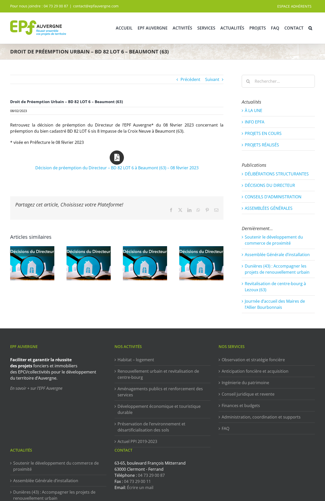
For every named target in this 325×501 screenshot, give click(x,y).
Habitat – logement (136, 360)
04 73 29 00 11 (137, 481)
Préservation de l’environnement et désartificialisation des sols (151, 427)
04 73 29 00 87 (56, 6)
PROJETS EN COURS (263, 133)
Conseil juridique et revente (248, 394)
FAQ (225, 428)
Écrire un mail (140, 487)
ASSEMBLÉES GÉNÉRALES (268, 208)
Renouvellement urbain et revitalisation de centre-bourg (158, 374)
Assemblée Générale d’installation (277, 254)
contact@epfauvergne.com (96, 6)
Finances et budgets (241, 405)
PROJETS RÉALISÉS (262, 145)
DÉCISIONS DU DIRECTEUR (270, 185)
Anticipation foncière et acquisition (255, 371)
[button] (310, 28)
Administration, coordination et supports (261, 417)
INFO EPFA (254, 122)
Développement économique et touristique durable (159, 409)
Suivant (212, 79)
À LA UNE (253, 110)
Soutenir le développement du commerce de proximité (56, 466)
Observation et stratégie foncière (253, 360)
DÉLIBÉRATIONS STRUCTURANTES (277, 174)
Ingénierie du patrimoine (245, 382)
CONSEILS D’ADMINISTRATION (273, 197)
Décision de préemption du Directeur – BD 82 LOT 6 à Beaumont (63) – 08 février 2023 (117, 168)
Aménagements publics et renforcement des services (160, 392)
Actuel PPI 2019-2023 (137, 441)
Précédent (190, 79)
